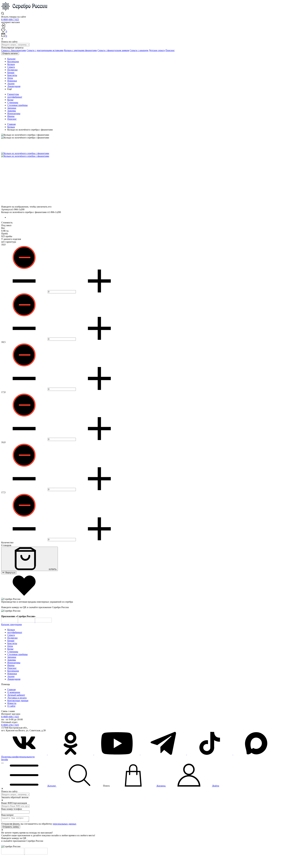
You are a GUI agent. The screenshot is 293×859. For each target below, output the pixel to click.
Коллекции (13, 671)
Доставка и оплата (17, 697)
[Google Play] (9, 621)
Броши (10, 640)
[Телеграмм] (163, 754)
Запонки (11, 108)
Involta (4, 759)
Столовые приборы (17, 105)
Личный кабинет (16, 695)
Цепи (10, 646)
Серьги (11, 635)
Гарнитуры (13, 94)
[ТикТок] (210, 754)
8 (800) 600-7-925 (10, 19)
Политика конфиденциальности (18, 756)
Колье (10, 99)
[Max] (256, 754)
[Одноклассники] (71, 754)
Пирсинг (170, 50)
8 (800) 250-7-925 (10, 725)
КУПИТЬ (52, 569)
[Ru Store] (43, 621)
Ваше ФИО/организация (14, 803)
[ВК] (24, 754)
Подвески (12, 638)
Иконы (10, 116)
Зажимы (11, 110)
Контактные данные (17, 700)
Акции (10, 676)
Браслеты (12, 643)
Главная (11, 124)
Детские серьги (157, 50)
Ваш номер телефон (11, 809)
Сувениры (12, 102)
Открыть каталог (10, 53)
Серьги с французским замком (113, 50)
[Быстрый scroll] (2, 763)
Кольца (11, 127)
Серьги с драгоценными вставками (45, 50)
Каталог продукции (11, 624)
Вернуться (10, 572)
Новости (11, 703)
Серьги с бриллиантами (13, 50)
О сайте (11, 706)
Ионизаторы (13, 113)
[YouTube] (117, 754)
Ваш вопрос (7, 815)
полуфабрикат (14, 97)
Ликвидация (13, 679)
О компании (13, 692)
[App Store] (26, 621)
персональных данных (64, 823)
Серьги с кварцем (139, 50)
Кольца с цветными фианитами (80, 50)
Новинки (12, 673)
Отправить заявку (10, 827)
